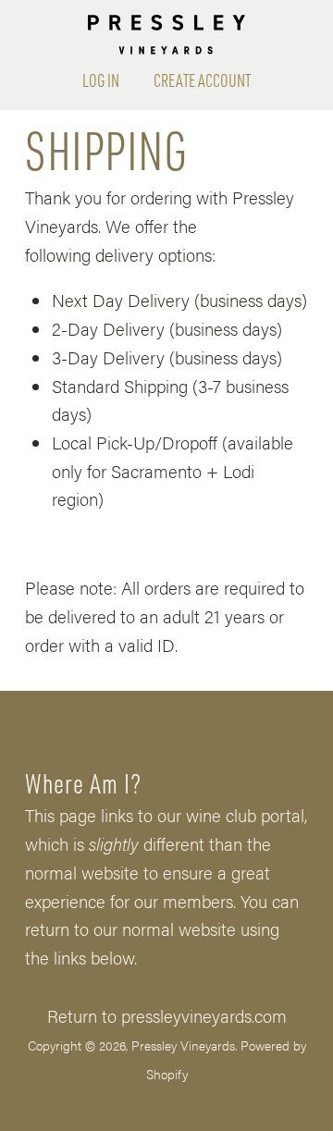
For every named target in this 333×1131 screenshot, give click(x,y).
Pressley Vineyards (183, 1045)
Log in (100, 80)
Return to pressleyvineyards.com (167, 1015)
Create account (202, 80)
